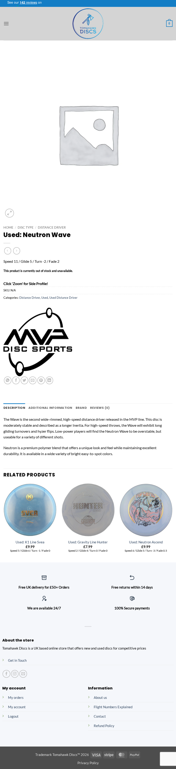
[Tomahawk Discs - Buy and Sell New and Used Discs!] (88, 24)
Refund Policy (104, 726)
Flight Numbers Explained (113, 707)
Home (8, 227)
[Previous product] (16, 250)
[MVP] (37, 342)
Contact (100, 716)
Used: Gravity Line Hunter (88, 542)
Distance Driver (52, 227)
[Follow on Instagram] (15, 674)
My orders (16, 698)
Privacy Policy (88, 763)
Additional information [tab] (50, 408)
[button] (6, 23)
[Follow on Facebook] (6, 674)
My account (17, 707)
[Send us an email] (23, 674)
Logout (13, 716)
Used (44, 297)
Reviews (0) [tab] (100, 408)
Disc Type (25, 227)
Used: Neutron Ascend (146, 542)
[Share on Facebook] (16, 380)
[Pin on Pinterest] (41, 380)
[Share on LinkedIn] (49, 380)
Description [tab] (14, 408)
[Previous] (3, 522)
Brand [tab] (81, 408)
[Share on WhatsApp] (7, 380)
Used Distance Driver (63, 297)
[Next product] (7, 250)
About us (100, 698)
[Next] (172, 522)
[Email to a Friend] (32, 380)
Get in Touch (17, 660)
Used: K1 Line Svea (30, 542)
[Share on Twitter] (24, 380)
